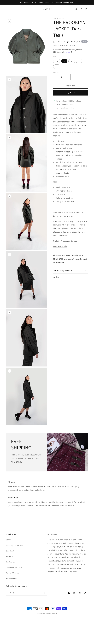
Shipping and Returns (14, 545)
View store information (65, 108)
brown (67, 132)
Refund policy (11, 578)
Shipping (56, 45)
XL (57, 67)
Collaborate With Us (14, 567)
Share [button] (58, 277)
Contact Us (10, 562)
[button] (7, 8)
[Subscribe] (44, 593)
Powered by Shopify (51, 613)
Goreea (43, 613)
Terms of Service (12, 573)
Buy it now (70, 92)
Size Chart (10, 551)
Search (9, 540)
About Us (9, 556)
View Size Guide (60, 246)
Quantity (56, 72)
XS (57, 61)
